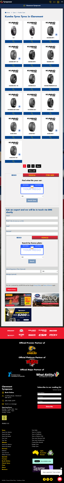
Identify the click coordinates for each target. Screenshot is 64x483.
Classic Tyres (6, 463)
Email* (8, 226)
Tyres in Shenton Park (37, 436)
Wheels (4, 442)
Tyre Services (5, 452)
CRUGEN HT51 (50, 61)
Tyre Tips (4, 440)
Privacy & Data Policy (11, 480)
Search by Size (6, 434)
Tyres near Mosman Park (38, 438)
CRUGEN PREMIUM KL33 (50, 85)
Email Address (41, 392)
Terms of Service (48, 285)
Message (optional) (11, 274)
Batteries (4, 450)
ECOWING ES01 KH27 (13, 109)
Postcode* (9, 231)
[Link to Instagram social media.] (47, 479)
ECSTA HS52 (13, 133)
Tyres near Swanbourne (38, 440)
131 (32, 37)
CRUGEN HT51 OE (13, 85)
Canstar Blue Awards (37, 442)
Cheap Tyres (35, 446)
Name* (8, 216)
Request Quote (12, 289)
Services (4, 448)
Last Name (39, 401)
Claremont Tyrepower (33, 5)
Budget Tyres (35, 444)
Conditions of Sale (21, 480)
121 (13, 37)
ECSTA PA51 (32, 133)
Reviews (4, 469)
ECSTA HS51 (50, 109)
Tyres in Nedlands (36, 434)
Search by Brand (6, 436)
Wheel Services (6, 455)
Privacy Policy (37, 285)
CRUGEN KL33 (32, 85)
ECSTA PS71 (50, 133)
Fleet (3, 465)
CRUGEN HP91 (32, 61)
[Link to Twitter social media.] (51, 479)
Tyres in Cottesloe (36, 432)
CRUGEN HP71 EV (13, 61)
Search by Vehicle (7, 432)
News (4, 467)
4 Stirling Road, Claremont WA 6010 (13, 396)
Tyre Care (4, 438)
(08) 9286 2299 (10, 401)
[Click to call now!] (50, 2)
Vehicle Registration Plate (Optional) (15, 269)
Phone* (15, 221)
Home (8, 12)
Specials (4, 457)
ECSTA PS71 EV (13, 157)
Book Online (6, 461)
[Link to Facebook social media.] (44, 479)
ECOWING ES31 (32, 109)
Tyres (3, 430)
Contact (4, 459)
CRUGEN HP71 (50, 37)
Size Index (34, 430)
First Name (40, 396)
